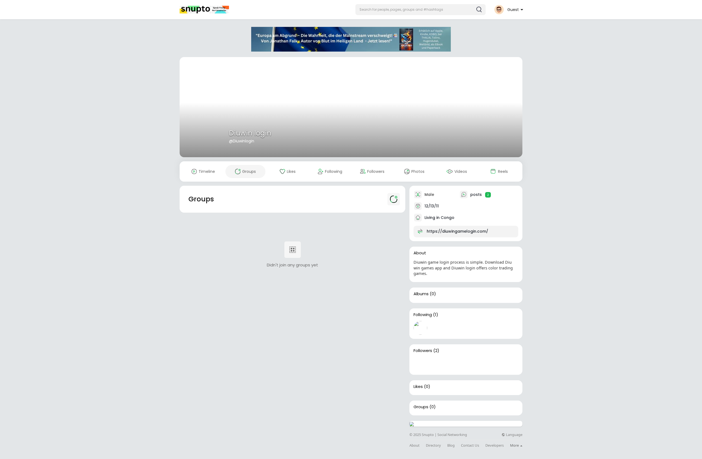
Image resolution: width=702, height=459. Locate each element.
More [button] (515, 445)
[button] (420, 9)
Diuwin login (250, 133)
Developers (494, 445)
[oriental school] (420, 364)
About (414, 445)
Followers (423, 350)
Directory (433, 445)
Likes (418, 386)
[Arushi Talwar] (438, 364)
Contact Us (470, 445)
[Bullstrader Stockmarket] (420, 328)
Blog (451, 445)
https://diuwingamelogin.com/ (457, 231)
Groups (421, 407)
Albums (421, 294)
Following (423, 314)
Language (513, 435)
